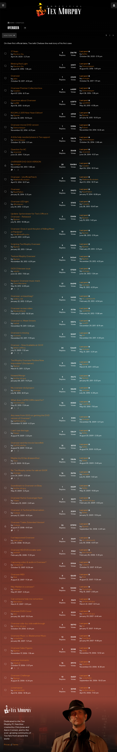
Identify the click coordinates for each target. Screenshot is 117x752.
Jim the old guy (19, 378)
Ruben (85, 127)
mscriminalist (18, 403)
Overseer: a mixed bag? (22, 296)
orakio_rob (18, 299)
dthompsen (18, 204)
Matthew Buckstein (21, 180)
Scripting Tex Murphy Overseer (25, 244)
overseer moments (20, 660)
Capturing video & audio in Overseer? (28, 562)
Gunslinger (87, 589)
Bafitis (84, 54)
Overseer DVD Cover (21, 611)
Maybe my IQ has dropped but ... (26, 458)
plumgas (85, 78)
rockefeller (18, 638)
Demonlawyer (88, 66)
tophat (16, 323)
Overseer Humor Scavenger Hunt (26, 498)
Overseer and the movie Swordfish (27, 442)
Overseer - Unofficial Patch (24, 177)
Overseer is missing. (20, 333)
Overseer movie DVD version (25, 125)
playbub (16, 663)
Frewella (85, 204)
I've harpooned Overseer (23, 537)
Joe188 (16, 103)
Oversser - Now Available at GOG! (27, 345)
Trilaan (16, 500)
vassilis (16, 271)
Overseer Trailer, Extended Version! (27, 522)
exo (15, 614)
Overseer (15, 76)
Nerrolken (17, 602)
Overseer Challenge (20, 675)
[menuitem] (7, 744)
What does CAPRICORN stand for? (27, 400)
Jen (83, 335)
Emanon (16, 589)
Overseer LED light (20, 201)
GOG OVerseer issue (20, 268)
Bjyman (16, 115)
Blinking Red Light (19, 63)
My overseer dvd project (22, 387)
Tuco (15, 461)
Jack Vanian (87, 552)
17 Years (14, 51)
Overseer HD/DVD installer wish (26, 550)
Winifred (86, 664)
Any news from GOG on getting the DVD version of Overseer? (30, 416)
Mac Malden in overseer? (22, 586)
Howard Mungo (18, 375)
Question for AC (18, 149)
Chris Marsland (19, 283)
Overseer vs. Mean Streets (23, 320)
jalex (15, 79)
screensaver (16, 687)
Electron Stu (18, 54)
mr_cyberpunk (88, 299)
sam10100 (86, 103)
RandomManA (19, 311)
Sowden (16, 91)
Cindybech (18, 565)
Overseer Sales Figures (21, 648)
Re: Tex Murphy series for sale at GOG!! (29, 470)
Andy (84, 650)
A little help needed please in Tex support (30, 137)
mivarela (17, 336)
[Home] (58, 10)
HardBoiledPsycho (21, 234)
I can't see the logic (20, 430)
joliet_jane (17, 540)
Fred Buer (86, 404)
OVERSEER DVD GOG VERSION (26, 161)
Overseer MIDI (17, 574)
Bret (15, 577)
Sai (83, 626)
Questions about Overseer (23, 100)
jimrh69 (16, 552)
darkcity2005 (19, 690)
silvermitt (17, 152)
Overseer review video (22, 308)
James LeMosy (19, 348)
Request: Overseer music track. (25, 281)
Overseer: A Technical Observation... (28, 510)
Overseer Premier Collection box (26, 88)
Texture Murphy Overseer (23, 256)
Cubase (16, 513)
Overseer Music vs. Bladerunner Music (28, 635)
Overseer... (16, 189)
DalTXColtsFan (19, 421)
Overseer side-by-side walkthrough (28, 623)
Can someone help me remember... (27, 599)
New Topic (8, 35)
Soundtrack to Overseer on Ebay (26, 485)
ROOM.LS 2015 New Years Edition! (27, 112)
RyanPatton (18, 192)
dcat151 (85, 323)
